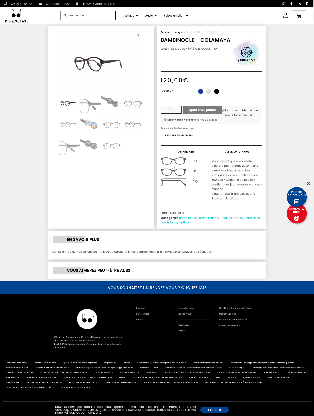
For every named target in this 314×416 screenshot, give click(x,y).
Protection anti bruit (251, 377)
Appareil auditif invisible (45, 363)
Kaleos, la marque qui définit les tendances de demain (64, 372)
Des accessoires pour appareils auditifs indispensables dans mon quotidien (262, 363)
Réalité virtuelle (12, 382)
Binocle (127, 363)
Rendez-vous (184, 313)
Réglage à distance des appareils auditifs (44, 382)
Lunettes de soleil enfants (296, 372)
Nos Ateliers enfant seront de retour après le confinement (157, 377)
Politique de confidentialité (233, 319)
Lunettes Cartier (270, 372)
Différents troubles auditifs (16, 368)
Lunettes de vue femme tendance (41, 377)
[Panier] (299, 15)
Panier (139, 319)
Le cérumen (151, 372)
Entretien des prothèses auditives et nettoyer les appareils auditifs (104, 368)
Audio (149, 15)
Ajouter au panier (202, 110)
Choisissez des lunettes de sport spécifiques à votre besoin (161, 363)
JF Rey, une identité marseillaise (19, 372)
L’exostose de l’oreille (104, 372)
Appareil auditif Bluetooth (16, 363)
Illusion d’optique (236, 368)
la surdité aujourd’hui (129, 372)
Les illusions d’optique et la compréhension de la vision (187, 372)
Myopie (122, 377)
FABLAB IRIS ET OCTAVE (149, 368)
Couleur (167, 90)
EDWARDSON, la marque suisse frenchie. (52, 368)
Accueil (165, 32)
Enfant (202, 218)
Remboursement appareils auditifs (84, 382)
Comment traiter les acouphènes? (208, 363)
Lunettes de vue (231, 218)
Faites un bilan (174, 15)
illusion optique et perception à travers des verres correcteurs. (277, 368)
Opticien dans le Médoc (199, 377)
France (213, 218)
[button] (137, 34)
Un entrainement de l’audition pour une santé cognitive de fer (171, 382)
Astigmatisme (110, 363)
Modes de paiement (229, 325)
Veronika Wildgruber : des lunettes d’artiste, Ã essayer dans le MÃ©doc (235, 382)
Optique (128, 15)
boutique (177, 32)
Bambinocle (187, 218)
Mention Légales (227, 313)
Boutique (140, 308)
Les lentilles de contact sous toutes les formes (237, 372)
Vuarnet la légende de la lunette (75, 387)
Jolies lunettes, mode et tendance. (121, 382)
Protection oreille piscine (278, 377)
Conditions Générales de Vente (235, 308)
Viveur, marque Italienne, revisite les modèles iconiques (29, 387)
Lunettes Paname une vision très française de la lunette (88, 377)
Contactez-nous (186, 308)
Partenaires (184, 324)
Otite (218, 377)
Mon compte (142, 313)
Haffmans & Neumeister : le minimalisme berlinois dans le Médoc (193, 368)
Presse (181, 330)
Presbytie (232, 377)
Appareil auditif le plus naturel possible (80, 363)
